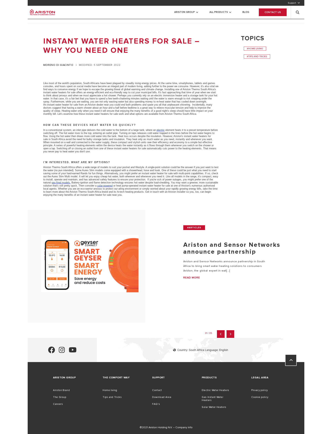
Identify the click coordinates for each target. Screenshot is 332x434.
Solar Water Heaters (214, 407)
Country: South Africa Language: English (202, 349)
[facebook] (51, 351)
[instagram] (62, 351)
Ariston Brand (61, 390)
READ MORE (191, 277)
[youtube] (73, 351)
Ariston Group (184, 12)
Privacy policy (259, 390)
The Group (59, 397)
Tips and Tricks (112, 397)
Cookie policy (259, 397)
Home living (110, 390)
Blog (245, 12)
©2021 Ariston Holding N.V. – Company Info (166, 427)
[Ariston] (42, 12)
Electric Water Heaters (215, 390)
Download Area (161, 397)
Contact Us (273, 12)
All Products (218, 12)
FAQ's (156, 404)
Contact (157, 390)
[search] (297, 12)
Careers (58, 404)
